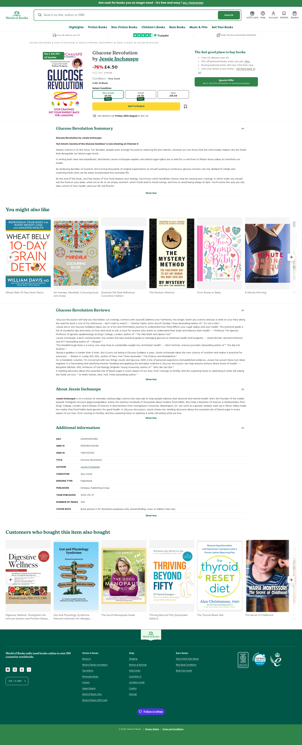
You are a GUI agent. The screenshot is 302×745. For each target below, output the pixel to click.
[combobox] (137, 15)
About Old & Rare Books (187, 659)
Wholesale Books (90, 676)
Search (228, 15)
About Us (86, 659)
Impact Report (89, 688)
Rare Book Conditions (186, 664)
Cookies (133, 688)
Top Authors (87, 670)
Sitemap (133, 694)
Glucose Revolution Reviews (83, 311)
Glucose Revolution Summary (84, 129)
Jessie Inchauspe (119, 59)
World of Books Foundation (95, 664)
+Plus (247, 61)
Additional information (78, 428)
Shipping (133, 659)
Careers (86, 682)
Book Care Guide (184, 670)
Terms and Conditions (173, 729)
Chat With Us (135, 676)
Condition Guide (137, 682)
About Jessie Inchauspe (78, 390)
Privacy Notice (152, 729)
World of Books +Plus (92, 694)
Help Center (135, 670)
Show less (151, 193)
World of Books (134, 729)
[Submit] (39, 15)
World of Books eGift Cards (94, 700)
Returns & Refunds (138, 664)
